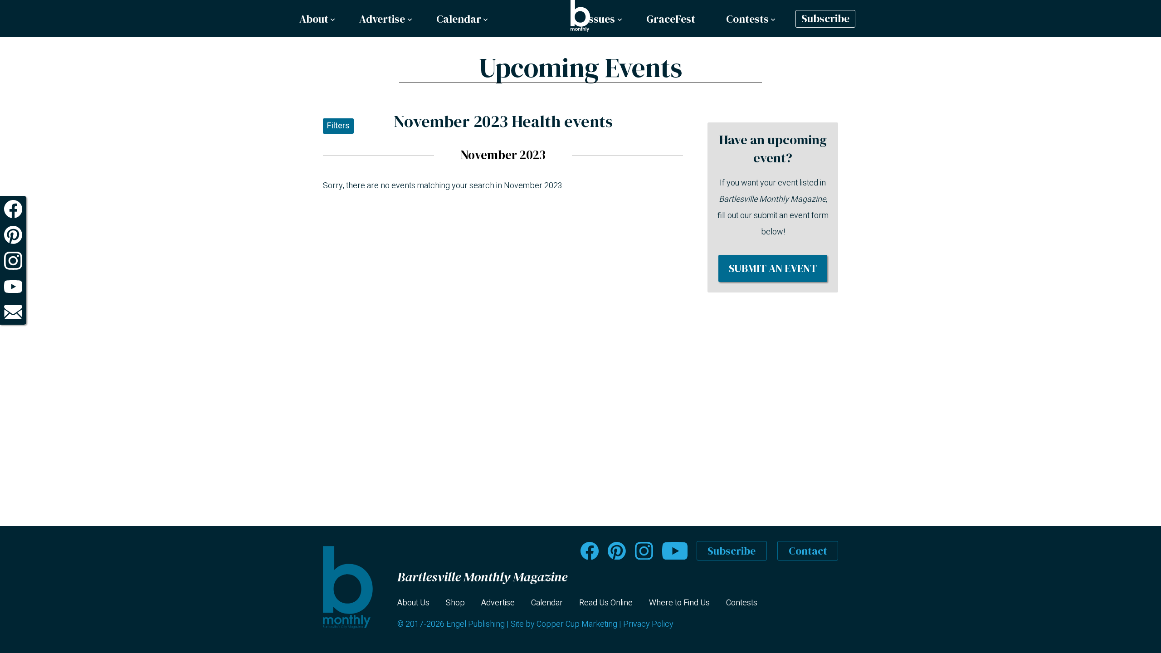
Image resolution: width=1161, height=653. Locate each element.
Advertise (382, 19)
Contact (808, 551)
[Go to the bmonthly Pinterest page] (617, 551)
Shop (455, 603)
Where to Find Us (679, 603)
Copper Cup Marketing (577, 624)
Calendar (458, 19)
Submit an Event (773, 268)
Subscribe (825, 19)
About (313, 19)
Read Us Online (606, 603)
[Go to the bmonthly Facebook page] (589, 551)
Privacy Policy (648, 624)
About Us (413, 603)
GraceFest (670, 19)
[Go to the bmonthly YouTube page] (675, 551)
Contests (747, 19)
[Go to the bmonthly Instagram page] (644, 551)
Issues (600, 19)
